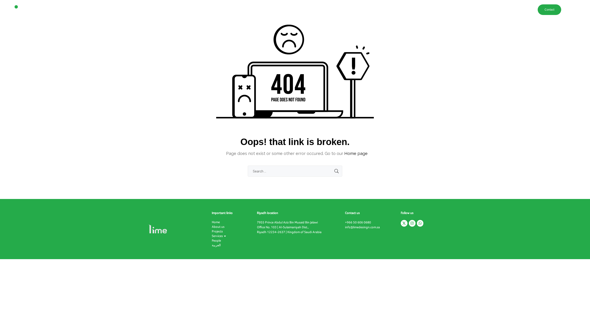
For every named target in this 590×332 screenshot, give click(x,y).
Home (432, 10)
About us (446, 10)
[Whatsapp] (420, 223)
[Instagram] (412, 223)
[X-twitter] (404, 223)
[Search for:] (295, 171)
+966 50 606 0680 (358, 222)
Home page (356, 153)
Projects (462, 10)
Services (477, 10)
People (495, 10)
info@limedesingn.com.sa (362, 227)
